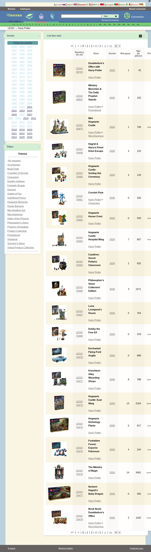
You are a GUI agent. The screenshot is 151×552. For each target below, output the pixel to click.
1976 (22, 77)
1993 (14, 99)
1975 (14, 77)
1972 (14, 73)
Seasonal (12, 239)
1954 (14, 50)
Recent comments (137, 9)
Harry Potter (94, 77)
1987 (14, 92)
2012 (14, 122)
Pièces (53, 16)
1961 (22, 58)
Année (10, 35)
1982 (22, 84)
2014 (29, 122)
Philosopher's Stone (17, 223)
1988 (22, 92)
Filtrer (10, 147)
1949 (14, 46)
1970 (22, 69)
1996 (14, 103)
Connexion (137, 16)
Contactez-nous (136, 548)
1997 (22, 103)
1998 (29, 103)
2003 (22, 111)
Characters (13, 177)
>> (111, 46)
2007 (29, 114)
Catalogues (25, 9)
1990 (14, 95)
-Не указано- (14, 160)
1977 (29, 77)
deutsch (135, 5)
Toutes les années (22, 43)
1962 (29, 58)
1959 (29, 54)
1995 (29, 99)
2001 (29, 107)
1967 (22, 65)
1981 (14, 84)
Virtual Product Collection (20, 247)
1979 (22, 80)
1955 (22, 50)
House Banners (15, 206)
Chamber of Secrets (17, 173)
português (109, 5)
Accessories (13, 165)
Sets (29, 16)
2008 (10, 118)
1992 (29, 95)
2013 (22, 122)
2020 (29, 129)
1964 (22, 61)
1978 (14, 80)
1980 (29, 80)
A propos (11, 548)
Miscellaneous (15, 214)
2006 (22, 114)
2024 (14, 137)
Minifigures (41, 16)
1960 (14, 58)
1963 (14, 61)
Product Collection (17, 231)
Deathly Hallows (16, 181)
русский (58, 5)
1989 (29, 92)
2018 (14, 129)
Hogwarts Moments (17, 202)
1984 (14, 88)
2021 (14, 133)
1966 (14, 65)
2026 (29, 137)
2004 (29, 111)
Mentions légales (66, 548)
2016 (22, 126)
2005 (14, 114)
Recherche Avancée (110, 20)
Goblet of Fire (14, 194)
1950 (22, 46)
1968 (29, 65)
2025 (22, 137)
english (70, 5)
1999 (14, 107)
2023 (29, 133)
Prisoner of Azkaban (17, 227)
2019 (22, 129)
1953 (29, 46)
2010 (26, 118)
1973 (22, 73)
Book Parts (13, 169)
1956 (29, 50)
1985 (22, 88)
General (11, 189)
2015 (14, 126)
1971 (29, 69)
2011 (33, 118)
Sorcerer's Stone (16, 243)
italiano (123, 5)
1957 (14, 54)
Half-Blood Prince (16, 198)
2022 (22, 133)
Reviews (11, 9)
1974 (29, 73)
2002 (14, 111)
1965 (29, 61)
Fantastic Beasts (16, 185)
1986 (29, 88)
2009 (18, 118)
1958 (22, 54)
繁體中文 (96, 5)
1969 (14, 69)
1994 (22, 99)
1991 (22, 95)
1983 (29, 84)
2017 (29, 126)
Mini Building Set (16, 210)
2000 (22, 107)
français (83, 5)
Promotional (13, 235)
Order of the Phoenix (18, 218)
